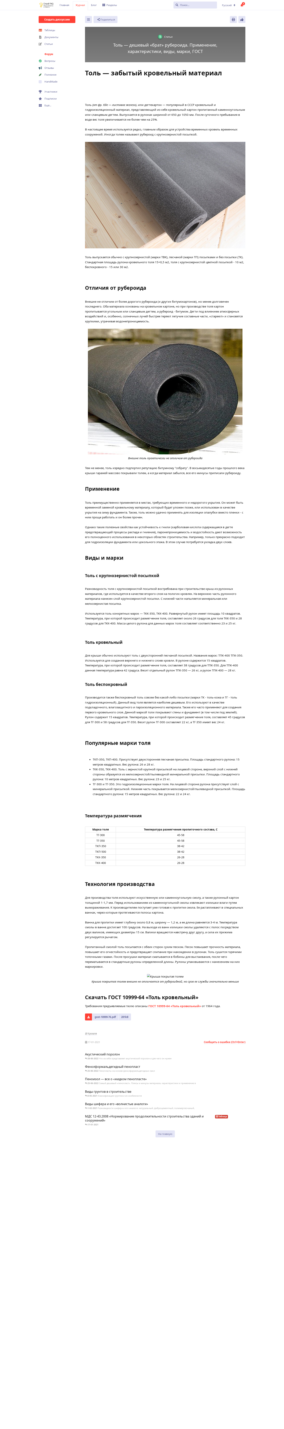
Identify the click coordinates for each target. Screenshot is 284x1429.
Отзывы (49, 68)
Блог (94, 5)
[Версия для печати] (233, 19)
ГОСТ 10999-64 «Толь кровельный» (174, 1006)
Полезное (50, 74)
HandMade (50, 81)
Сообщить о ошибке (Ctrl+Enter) (224, 1042)
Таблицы (49, 30)
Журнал (80, 5)
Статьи (48, 44)
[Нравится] (241, 19)
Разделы (111, 5)
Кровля (92, 1033)
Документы (51, 37)
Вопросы (49, 61)
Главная (64, 5)
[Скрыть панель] (88, 19)
